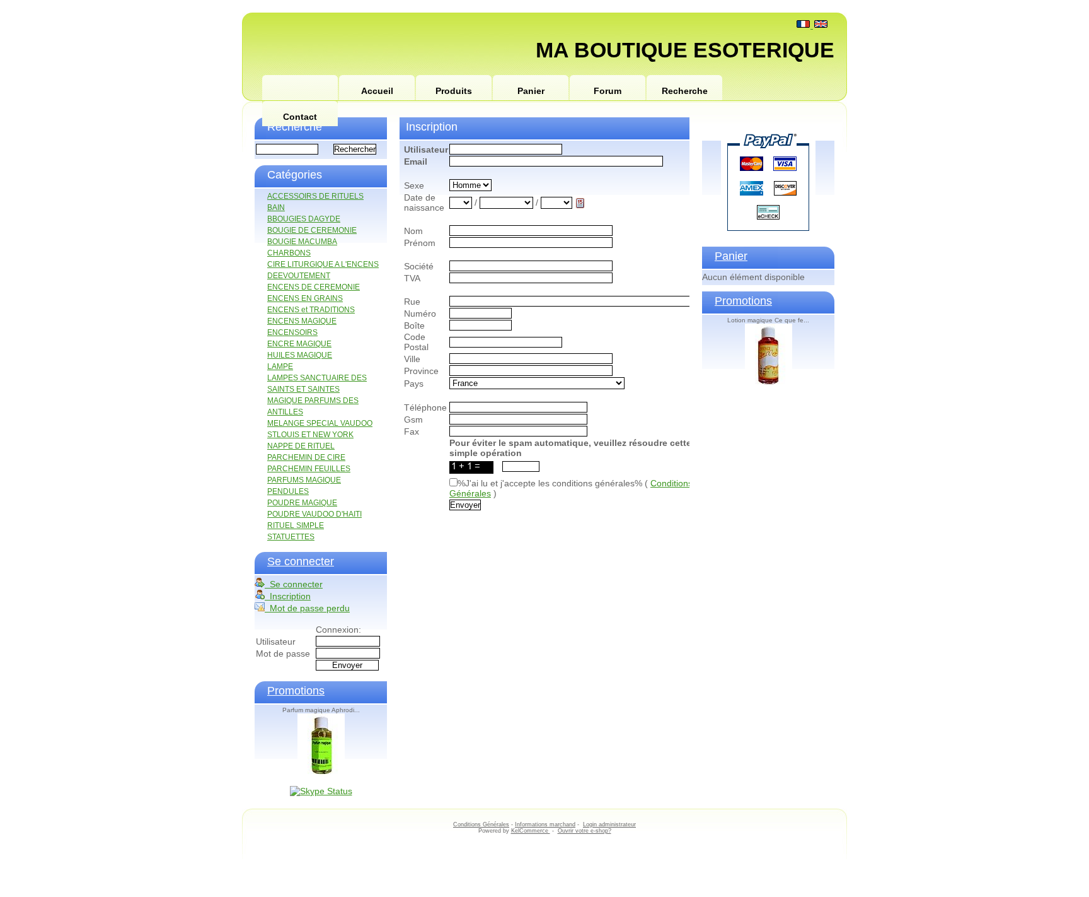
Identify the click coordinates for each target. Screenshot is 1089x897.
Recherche (685, 91)
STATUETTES (290, 536)
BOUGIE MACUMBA (302, 241)
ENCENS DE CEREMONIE (313, 287)
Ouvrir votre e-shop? (584, 831)
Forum (607, 91)
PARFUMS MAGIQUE (304, 480)
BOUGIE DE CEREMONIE (312, 230)
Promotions (296, 690)
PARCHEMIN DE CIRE (306, 457)
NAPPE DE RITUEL (301, 446)
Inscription (288, 596)
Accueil (377, 91)
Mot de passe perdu (307, 608)
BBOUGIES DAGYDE (303, 218)
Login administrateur (609, 824)
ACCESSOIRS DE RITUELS (315, 196)
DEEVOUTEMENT (298, 275)
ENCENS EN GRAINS (305, 298)
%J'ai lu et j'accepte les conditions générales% (550, 483)
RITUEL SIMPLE (295, 525)
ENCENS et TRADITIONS (311, 309)
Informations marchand (545, 824)
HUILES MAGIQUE (299, 355)
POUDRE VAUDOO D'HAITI (314, 514)
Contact (300, 117)
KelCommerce (530, 831)
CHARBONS (289, 253)
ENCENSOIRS (292, 332)
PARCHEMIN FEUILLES (308, 468)
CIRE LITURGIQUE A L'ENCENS (323, 264)
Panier (530, 91)
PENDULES (288, 491)
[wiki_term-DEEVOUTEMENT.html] (300, 88)
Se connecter (300, 561)
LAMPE (280, 366)
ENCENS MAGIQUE (302, 321)
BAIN (276, 207)
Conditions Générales (481, 824)
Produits (453, 91)
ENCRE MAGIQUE (299, 343)
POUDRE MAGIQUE (302, 502)
